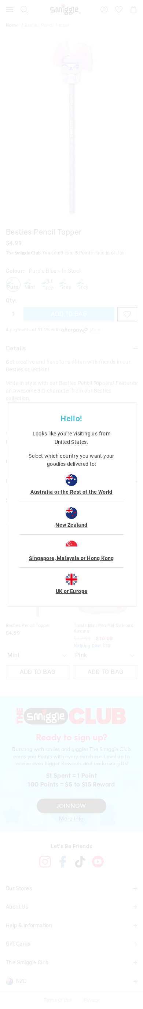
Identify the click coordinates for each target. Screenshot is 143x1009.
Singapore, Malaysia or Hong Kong (71, 558)
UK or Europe (72, 591)
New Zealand (71, 525)
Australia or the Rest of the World (71, 492)
